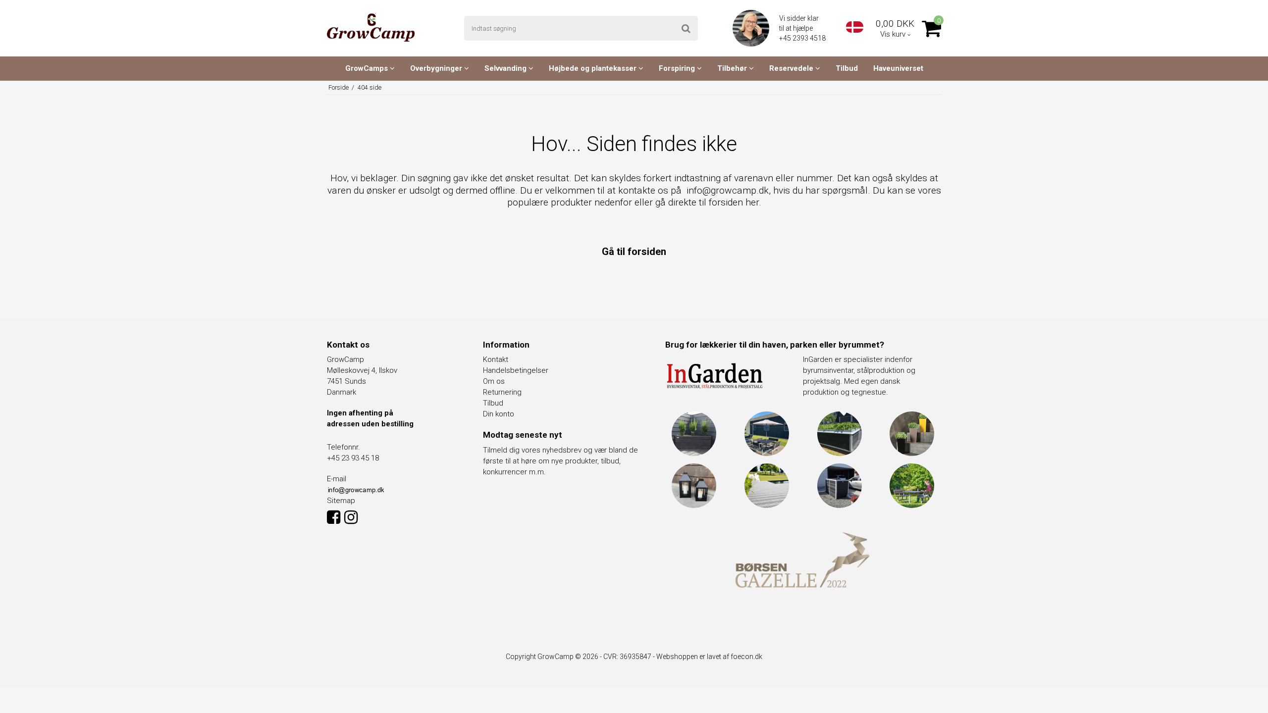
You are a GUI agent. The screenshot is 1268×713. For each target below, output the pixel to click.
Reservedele (792, 68)
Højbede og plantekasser (593, 68)
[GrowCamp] (371, 27)
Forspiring (678, 68)
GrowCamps (367, 68)
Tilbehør (733, 68)
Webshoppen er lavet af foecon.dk (709, 657)
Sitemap (341, 500)
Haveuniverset (898, 68)
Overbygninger (437, 68)
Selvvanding (506, 68)
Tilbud (847, 68)
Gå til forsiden (634, 251)
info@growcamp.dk (728, 190)
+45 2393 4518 (803, 38)
